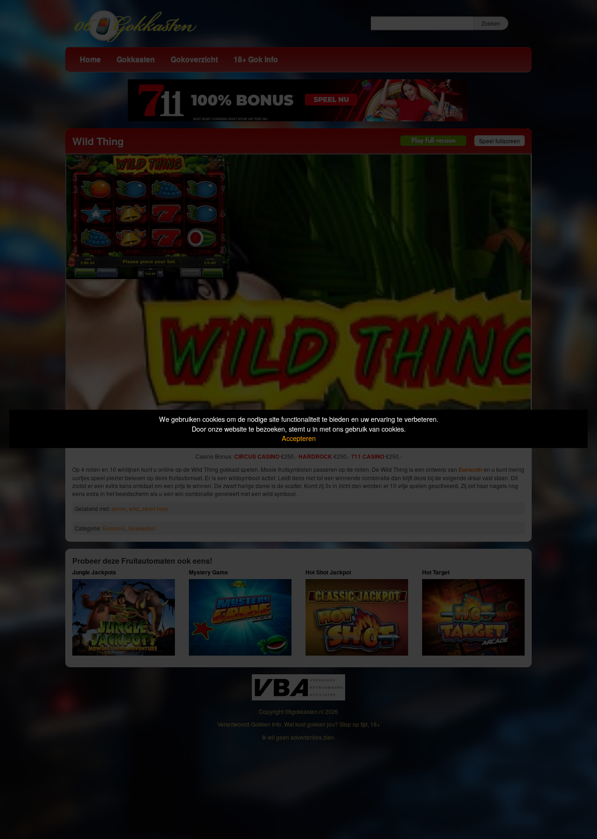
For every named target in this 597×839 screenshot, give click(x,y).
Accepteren (299, 438)
